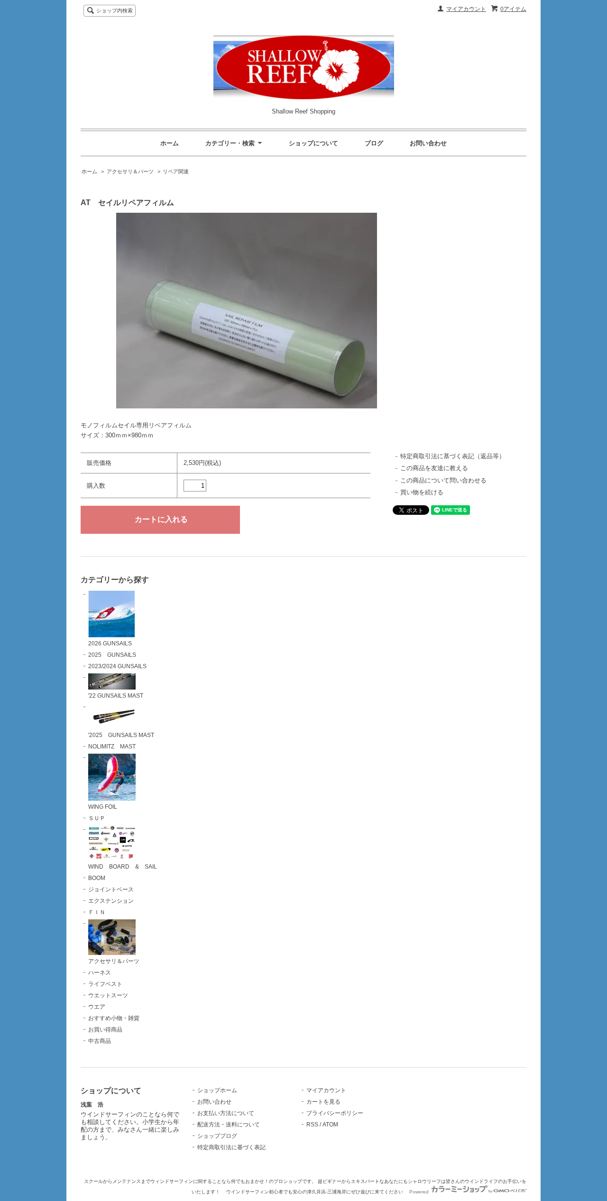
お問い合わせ (428, 143)
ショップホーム (217, 1090)
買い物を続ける (421, 492)
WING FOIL (102, 807)
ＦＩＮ (96, 912)
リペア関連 (176, 171)
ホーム (169, 143)
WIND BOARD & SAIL (122, 866)
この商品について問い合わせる (443, 480)
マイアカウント (466, 9)
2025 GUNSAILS (112, 655)
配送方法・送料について (228, 1124)
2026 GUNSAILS (110, 643)
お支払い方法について (225, 1113)
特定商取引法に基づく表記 (231, 1147)
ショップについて (313, 143)
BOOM (96, 878)
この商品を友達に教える (434, 468)
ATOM (330, 1124)
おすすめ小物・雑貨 (113, 1018)
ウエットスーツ (108, 995)
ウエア (96, 1006)
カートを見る (323, 1101)
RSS (312, 1124)
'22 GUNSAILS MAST (115, 695)
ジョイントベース (111, 889)
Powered (419, 1191)
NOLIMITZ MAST (112, 746)
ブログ (374, 143)
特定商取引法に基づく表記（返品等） (452, 456)
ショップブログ (217, 1136)
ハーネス (99, 972)
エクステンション (111, 901)
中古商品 (99, 1041)
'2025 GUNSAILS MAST (121, 735)
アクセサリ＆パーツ (130, 171)
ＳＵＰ (96, 818)
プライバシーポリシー (334, 1113)
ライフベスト (105, 984)
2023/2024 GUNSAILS (117, 666)
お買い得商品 (105, 1029)
